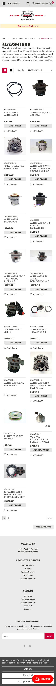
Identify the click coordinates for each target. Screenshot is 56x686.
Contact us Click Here (28, 26)
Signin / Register (41, 3)
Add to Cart (15, 126)
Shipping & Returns (28, 578)
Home (4, 38)
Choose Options (41, 450)
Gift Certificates (28, 565)
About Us (28, 596)
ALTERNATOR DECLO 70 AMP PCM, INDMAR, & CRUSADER (14, 279)
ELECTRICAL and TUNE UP (28, 38)
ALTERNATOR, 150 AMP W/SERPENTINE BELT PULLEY (40, 385)
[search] (27, 3)
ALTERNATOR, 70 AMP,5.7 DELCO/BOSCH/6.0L (40, 278)
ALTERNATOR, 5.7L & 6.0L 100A (40, 113)
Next (49, 518)
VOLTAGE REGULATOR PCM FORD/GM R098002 (39, 439)
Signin (23, 572)
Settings (28, 668)
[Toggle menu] (4, 5)
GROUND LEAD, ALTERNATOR (12, 113)
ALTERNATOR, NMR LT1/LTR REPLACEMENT (40, 225)
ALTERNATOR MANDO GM (11, 220)
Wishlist (28, 568)
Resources (28, 609)
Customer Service (28, 599)
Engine (12, 38)
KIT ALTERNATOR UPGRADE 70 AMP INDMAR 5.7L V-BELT (14, 494)
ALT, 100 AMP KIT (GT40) (13, 330)
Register (31, 572)
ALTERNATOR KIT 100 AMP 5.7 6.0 (39, 330)
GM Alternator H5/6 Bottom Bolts (14, 167)
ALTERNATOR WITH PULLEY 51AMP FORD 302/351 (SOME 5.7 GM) (41, 169)
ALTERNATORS (46, 38)
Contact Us (28, 606)
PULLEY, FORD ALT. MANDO (13, 437)
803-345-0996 (13, 3)
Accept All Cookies (28, 681)
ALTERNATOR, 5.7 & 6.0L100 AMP (14, 384)
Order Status (28, 575)
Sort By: (21, 70)
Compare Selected (43, 527)
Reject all (28, 675)
